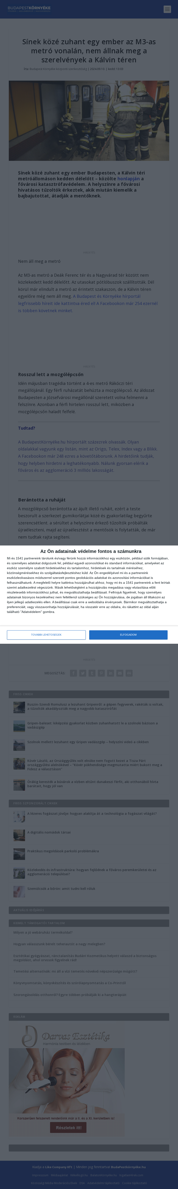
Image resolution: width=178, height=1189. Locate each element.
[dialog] (89, 594)
